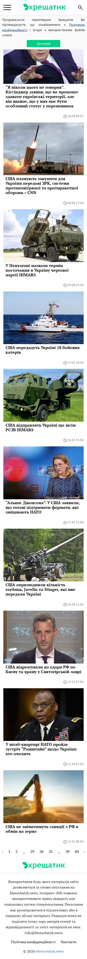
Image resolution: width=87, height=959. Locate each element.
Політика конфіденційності (33, 942)
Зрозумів (44, 43)
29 (32, 852)
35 (51, 852)
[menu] (7, 7)
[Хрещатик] (44, 7)
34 (41, 852)
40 (77, 852)
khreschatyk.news (50, 951)
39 (68, 852)
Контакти (68, 942)
